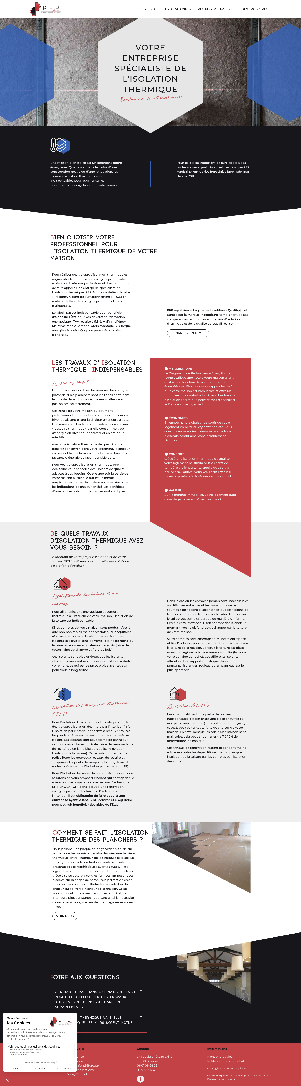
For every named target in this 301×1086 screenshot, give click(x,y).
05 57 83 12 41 (147, 1070)
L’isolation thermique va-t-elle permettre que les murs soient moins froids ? (94, 1023)
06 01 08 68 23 (147, 1065)
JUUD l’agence (260, 1075)
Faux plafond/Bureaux (82, 1065)
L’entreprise (147, 9)
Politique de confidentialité (227, 1061)
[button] (99, 999)
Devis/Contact (255, 9)
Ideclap (232, 1079)
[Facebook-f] (140, 1079)
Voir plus (65, 916)
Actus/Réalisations (216, 9)
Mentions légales (219, 1056)
